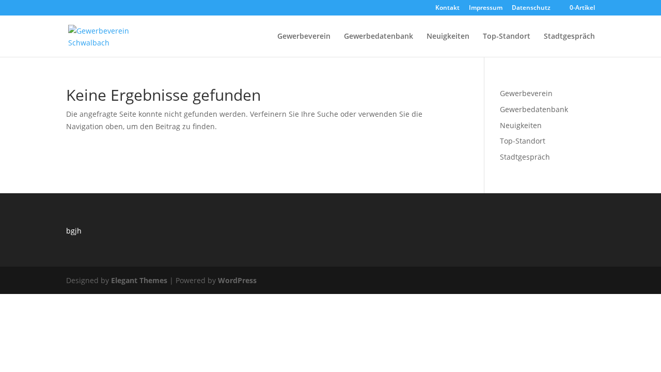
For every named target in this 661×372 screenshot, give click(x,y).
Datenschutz (531, 8)
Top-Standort (506, 37)
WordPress (237, 280)
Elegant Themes (139, 280)
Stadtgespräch (569, 37)
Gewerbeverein (303, 37)
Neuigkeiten (448, 37)
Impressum (485, 8)
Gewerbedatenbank (378, 37)
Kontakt (447, 8)
